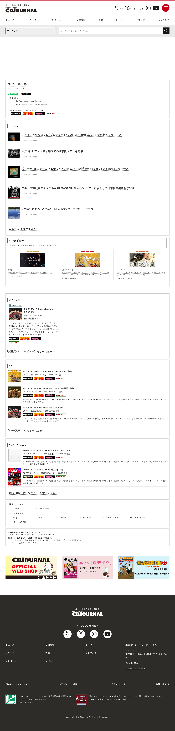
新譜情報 (80, 19)
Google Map (132, 663)
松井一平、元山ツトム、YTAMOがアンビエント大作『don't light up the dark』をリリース (75, 168)
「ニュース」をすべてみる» (22, 228)
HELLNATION (19, 522)
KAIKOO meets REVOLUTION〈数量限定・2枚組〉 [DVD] (47, 450)
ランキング (163, 19)
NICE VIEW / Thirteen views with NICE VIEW (43, 407)
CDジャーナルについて (17, 684)
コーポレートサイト (136, 668)
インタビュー (56, 19)
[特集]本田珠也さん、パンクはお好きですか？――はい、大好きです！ (30, 270)
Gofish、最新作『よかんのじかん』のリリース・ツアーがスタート (60, 209)
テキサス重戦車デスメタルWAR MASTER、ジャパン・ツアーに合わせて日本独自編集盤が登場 (78, 188)
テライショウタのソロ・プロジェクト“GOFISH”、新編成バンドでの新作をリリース (72, 134)
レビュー (120, 19)
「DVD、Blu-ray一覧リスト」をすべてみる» (32, 492)
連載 (101, 19)
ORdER (39, 517)
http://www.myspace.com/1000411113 (31, 105)
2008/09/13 (58, 473)
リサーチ (32, 19)
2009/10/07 (54, 375)
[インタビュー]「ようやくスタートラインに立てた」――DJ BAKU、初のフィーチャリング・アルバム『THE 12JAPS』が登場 (141, 272)
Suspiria (87, 517)
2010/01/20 (61, 453)
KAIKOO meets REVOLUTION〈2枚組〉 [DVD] (43, 469)
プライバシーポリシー (70, 684)
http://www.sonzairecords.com (28, 101)
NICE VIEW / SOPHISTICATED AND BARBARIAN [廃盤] (47, 371)
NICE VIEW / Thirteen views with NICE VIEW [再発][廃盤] (48, 388)
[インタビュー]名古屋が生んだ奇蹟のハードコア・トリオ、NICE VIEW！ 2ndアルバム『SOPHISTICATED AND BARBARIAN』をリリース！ (86, 272)
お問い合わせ (162, 684)
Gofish (16, 508)
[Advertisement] (87, 59)
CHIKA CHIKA (43, 508)
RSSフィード (119, 684)
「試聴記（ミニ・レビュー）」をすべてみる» (30, 351)
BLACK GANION (138, 517)
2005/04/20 (29, 318)
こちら (38, 534)
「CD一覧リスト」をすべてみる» (26, 430)
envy (15, 517)
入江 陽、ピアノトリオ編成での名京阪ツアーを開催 (52, 151)
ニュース (10, 19)
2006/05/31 (54, 391)
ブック (141, 19)
